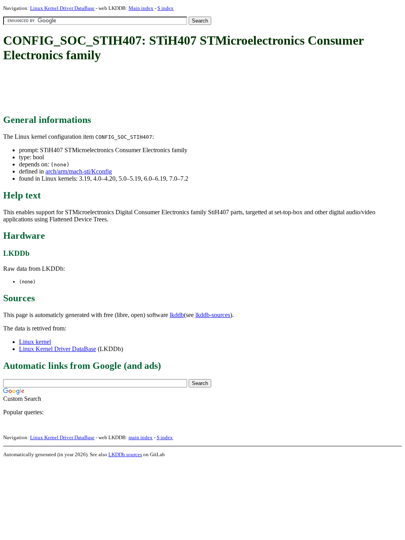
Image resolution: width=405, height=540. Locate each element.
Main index (141, 8)
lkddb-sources (212, 315)
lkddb (177, 315)
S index (165, 8)
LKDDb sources (125, 454)
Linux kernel (35, 341)
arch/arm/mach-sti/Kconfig (78, 171)
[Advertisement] (147, 89)
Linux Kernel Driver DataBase (62, 8)
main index (141, 437)
